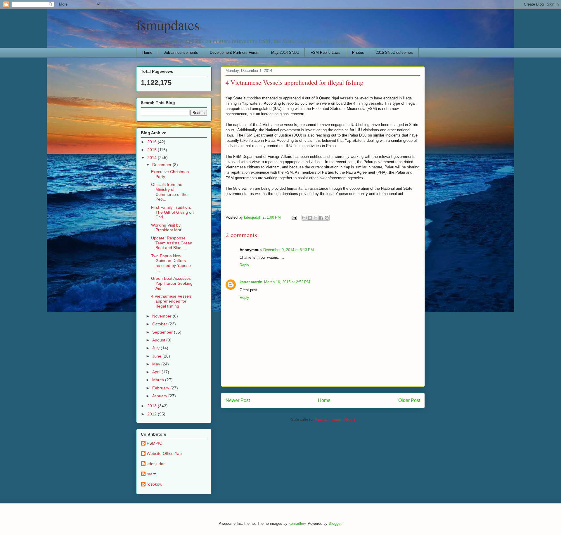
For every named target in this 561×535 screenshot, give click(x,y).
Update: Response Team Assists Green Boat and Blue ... (171, 243)
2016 (152, 141)
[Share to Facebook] (321, 218)
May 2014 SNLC (285, 52)
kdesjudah (156, 463)
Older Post (409, 400)
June (157, 356)
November (162, 316)
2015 (152, 149)
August (159, 340)
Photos (358, 52)
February (161, 388)
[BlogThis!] (310, 218)
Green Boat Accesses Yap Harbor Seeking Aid (172, 283)
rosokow (154, 484)
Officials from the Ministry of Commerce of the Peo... (169, 191)
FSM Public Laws (325, 52)
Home (147, 52)
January (160, 396)
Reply (244, 265)
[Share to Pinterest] (327, 218)
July (156, 348)
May (156, 364)
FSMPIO (154, 443)
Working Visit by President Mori (166, 227)
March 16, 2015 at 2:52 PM (287, 282)
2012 (152, 414)
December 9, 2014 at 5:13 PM (288, 250)
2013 (152, 405)
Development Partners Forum (234, 52)
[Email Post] (294, 217)
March (158, 379)
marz (151, 474)
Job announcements (181, 52)
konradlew (297, 523)
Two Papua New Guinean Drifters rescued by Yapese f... (171, 263)
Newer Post (238, 400)
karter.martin (251, 282)
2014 (152, 157)
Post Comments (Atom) (335, 419)
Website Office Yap (164, 453)
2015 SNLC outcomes (394, 52)
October (160, 324)
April (157, 372)
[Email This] (304, 218)
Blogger (335, 523)
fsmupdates (168, 24)
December (162, 164)
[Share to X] (315, 218)
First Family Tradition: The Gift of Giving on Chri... (172, 212)
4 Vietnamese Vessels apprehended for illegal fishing (171, 301)
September (163, 332)
